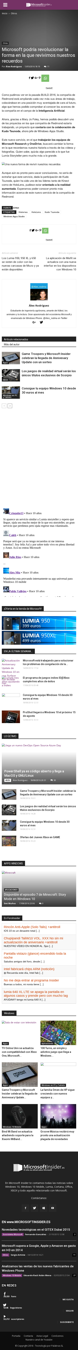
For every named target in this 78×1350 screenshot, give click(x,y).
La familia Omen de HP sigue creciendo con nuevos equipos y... (57, 1093)
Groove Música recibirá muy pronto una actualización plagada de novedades (57, 1135)
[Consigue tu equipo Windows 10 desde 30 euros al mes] (11, 392)
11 (48, 66)
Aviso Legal (42, 1335)
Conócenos (57, 1335)
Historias (23, 212)
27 (74, 1275)
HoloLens (36, 212)
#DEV (7, 780)
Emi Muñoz (10, 903)
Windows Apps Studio (14, 216)
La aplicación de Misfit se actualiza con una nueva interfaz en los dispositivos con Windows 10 (60, 264)
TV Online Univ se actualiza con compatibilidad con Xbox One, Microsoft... (19, 1052)
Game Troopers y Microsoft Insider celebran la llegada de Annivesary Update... (19, 1093)
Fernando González (35, 1234)
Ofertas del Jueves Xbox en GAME (40, 837)
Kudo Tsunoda (52, 212)
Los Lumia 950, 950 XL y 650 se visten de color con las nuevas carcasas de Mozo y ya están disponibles (20, 264)
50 (55, 780)
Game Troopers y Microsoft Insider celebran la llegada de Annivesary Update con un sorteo (46, 358)
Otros (5, 43)
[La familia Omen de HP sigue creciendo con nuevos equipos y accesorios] (58, 1074)
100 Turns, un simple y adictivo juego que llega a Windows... (55, 1052)
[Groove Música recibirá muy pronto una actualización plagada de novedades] (58, 1116)
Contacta (28, 1335)
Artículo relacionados (16, 339)
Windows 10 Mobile (12, 1127)
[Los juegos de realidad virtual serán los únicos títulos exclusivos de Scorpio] (11, 375)
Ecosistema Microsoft (12, 1234)
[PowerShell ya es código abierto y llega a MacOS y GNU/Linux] (39, 764)
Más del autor (12, 344)
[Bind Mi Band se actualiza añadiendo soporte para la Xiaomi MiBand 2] (20, 1116)
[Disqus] (39, 459)
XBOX (5, 380)
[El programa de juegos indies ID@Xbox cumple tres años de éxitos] (11, 682)
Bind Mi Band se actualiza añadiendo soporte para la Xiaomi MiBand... (17, 1135)
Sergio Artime (18, 1254)
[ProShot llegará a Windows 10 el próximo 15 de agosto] (11, 717)
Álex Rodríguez (14, 66)
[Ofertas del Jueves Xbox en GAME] (9, 840)
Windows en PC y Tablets (10, 396)
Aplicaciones (47, 1043)
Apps (5, 362)
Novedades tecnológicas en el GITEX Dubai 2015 (36, 1229)
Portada (16, 1335)
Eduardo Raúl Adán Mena (37, 1275)
